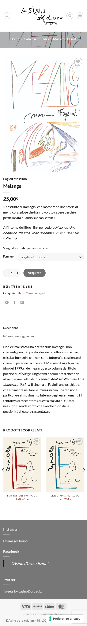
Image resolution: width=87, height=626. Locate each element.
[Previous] (3, 478)
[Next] (83, 478)
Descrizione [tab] (10, 328)
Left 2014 (22, 499)
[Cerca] (69, 15)
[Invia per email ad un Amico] (22, 302)
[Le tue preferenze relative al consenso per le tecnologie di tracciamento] (65, 619)
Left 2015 (64, 499)
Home (14, 39)
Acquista (35, 273)
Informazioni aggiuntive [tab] (18, 336)
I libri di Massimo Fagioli (59, 39)
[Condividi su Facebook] (14, 302)
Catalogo (30, 39)
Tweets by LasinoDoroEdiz (22, 591)
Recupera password (35, 613)
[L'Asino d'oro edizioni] (42, 16)
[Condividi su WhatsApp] (7, 302)
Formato (8, 256)
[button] (7, 15)
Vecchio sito (56, 613)
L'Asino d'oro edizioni (29, 563)
